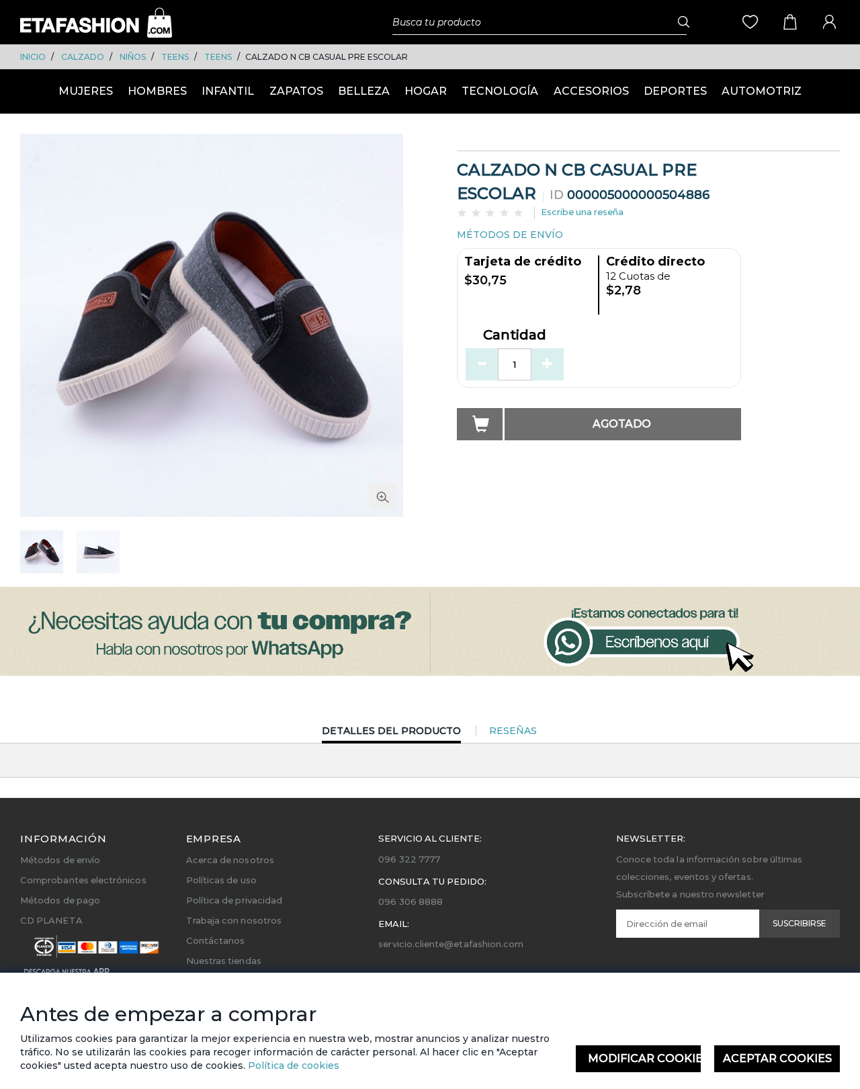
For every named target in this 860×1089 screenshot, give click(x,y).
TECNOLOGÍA (500, 91)
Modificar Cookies (644, 1058)
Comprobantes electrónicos (83, 880)
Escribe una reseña (582, 211)
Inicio (33, 57)
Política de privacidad (234, 900)
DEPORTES (675, 91)
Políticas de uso (221, 880)
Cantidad (514, 335)
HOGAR (425, 91)
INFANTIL (228, 91)
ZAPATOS (296, 91)
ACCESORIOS (591, 91)
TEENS (175, 57)
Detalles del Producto (391, 733)
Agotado (622, 423)
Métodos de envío (60, 859)
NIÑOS (133, 57)
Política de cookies (292, 1065)
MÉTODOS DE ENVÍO (510, 235)
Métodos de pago (60, 900)
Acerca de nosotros (230, 859)
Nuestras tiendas (223, 960)
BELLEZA (364, 91)
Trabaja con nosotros (234, 920)
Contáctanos (215, 940)
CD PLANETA (51, 920)
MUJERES (85, 91)
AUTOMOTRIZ (762, 91)
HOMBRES (157, 91)
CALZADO (82, 57)
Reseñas (513, 731)
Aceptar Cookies (777, 1058)
